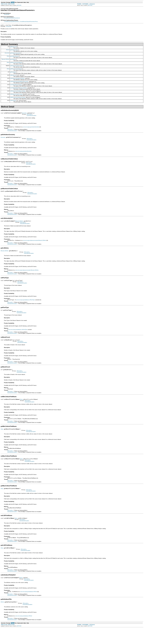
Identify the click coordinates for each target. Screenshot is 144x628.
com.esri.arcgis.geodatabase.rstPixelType (25, 299)
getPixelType (13, 72)
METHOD (19, 5)
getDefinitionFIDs (14, 50)
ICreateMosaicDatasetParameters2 (12, 18)
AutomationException (31, 115)
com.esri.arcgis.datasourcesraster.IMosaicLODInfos (34, 240)
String (8, 56)
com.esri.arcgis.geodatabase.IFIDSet (28, 591)
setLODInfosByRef (14, 87)
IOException (29, 114)
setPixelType (13, 100)
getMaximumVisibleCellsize (16, 65)
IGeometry (7, 53)
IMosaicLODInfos (5, 59)
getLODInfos (13, 59)
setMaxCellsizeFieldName (16, 91)
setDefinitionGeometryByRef (16, 81)
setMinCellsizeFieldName (16, 97)
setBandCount (13, 75)
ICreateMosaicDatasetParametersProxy (29, 21)
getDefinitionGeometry (15, 53)
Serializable (6, 14)
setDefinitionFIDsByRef (15, 78)
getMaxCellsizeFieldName (16, 62)
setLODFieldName (14, 84)
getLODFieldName (14, 56)
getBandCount (13, 46)
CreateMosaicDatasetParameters (11, 21)
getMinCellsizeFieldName (16, 69)
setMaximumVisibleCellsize (16, 94)
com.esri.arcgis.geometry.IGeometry (31, 127)
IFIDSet (7, 49)
